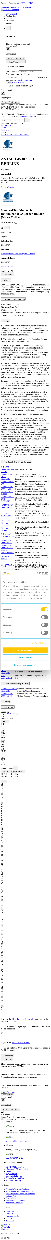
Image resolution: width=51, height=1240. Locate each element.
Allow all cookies (25, 650)
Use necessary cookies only (25, 665)
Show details (37, 643)
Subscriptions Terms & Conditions (19, 1191)
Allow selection (25, 658)
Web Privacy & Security (15, 1200)
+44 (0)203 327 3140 (24, 3)
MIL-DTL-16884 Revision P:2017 (7, 469)
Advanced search (7, 125)
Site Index (10, 1220)
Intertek (9, 1218)
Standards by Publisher (15, 1178)
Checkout (8, 1059)
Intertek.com (26, 7)
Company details (12, 1216)
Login (9, 82)
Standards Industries (14, 1176)
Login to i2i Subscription (10, 7)
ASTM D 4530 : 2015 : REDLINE (15, 134)
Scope (6, 321)
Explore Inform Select (27, 116)
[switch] (44, 617)
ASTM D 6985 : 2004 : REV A (7, 506)
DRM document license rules (23, 1019)
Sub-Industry (9, 707)
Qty (2, 778)
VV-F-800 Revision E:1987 (7, 522)
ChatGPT (7, 714)
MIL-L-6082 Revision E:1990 (7, 535)
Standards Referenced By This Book (17, 462)
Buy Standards (11, 14)
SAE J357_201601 (6, 677)
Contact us (10, 1171)
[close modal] (8, 49)
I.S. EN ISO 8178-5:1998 (6, 514)
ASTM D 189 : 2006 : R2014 (7, 488)
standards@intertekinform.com (18, 1141)
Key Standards (11, 1174)
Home (3, 128)
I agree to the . (15, 1042)
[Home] (10, 10)
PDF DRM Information (15, 1167)
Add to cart (9, 275)
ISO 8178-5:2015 (5, 557)
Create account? (18, 82)
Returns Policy (11, 1196)
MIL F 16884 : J (7, 553)
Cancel (9, 58)
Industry (7, 702)
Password (27, 77)
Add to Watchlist (7, 187)
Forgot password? (25, 80)
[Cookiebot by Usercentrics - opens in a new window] (37, 573)
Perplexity (17, 714)
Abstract (7, 280)
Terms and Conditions (14, 1203)
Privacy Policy (11, 1198)
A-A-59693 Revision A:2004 (6, 528)
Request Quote (7, 1095)
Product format (7, 768)
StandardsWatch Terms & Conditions (20, 1194)
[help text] (7, 227)
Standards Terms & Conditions (18, 1189)
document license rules (21, 1042)
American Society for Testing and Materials (18, 254)
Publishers (5, 130)
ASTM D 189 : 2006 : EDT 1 (7, 541)
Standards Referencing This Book (16, 684)
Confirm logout (19, 58)
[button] (5, 721)
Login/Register (14, 62)
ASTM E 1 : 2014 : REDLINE (9, 690)
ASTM (4, 132)
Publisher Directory (13, 1180)
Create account (12, 1092)
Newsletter (10, 1211)
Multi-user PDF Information (17, 1169)
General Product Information (14, 299)
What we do (10, 1214)
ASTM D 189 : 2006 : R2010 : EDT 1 (7, 547)
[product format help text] (15, 768)
